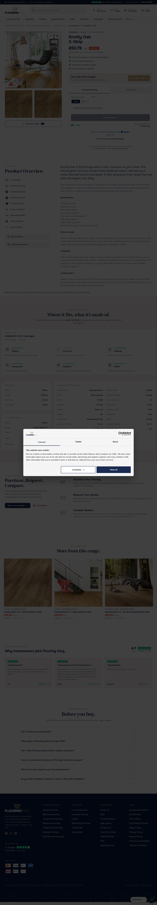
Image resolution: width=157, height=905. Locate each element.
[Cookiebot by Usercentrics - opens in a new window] (120, 433)
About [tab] (115, 442)
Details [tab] (79, 442)
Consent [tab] (41, 442)
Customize (76, 470)
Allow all (113, 470)
